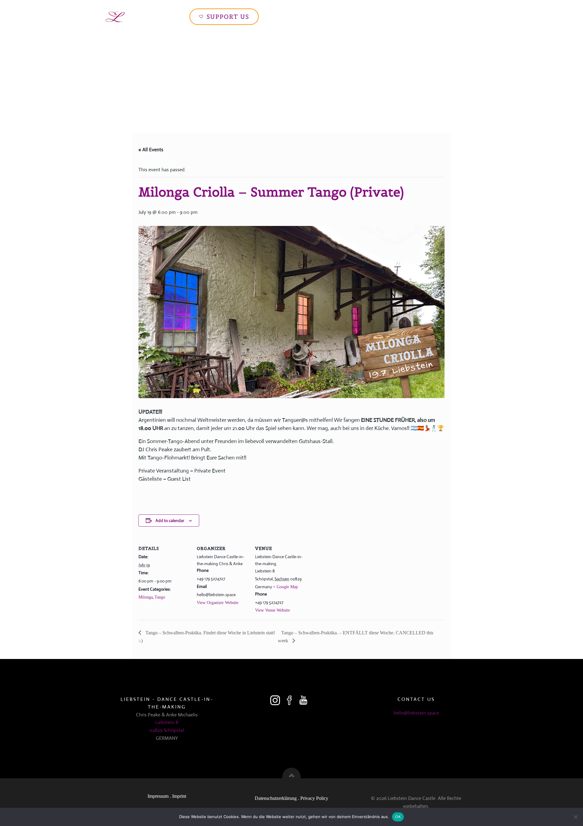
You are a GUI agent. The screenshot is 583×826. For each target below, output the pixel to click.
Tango (160, 597)
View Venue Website (272, 610)
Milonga (145, 597)
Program (432, 16)
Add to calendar (169, 520)
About (365, 16)
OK (398, 816)
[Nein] (575, 817)
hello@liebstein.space (416, 713)
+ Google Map (285, 587)
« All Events (150, 149)
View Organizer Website (217, 602)
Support (463, 16)
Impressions (397, 16)
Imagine (337, 16)
